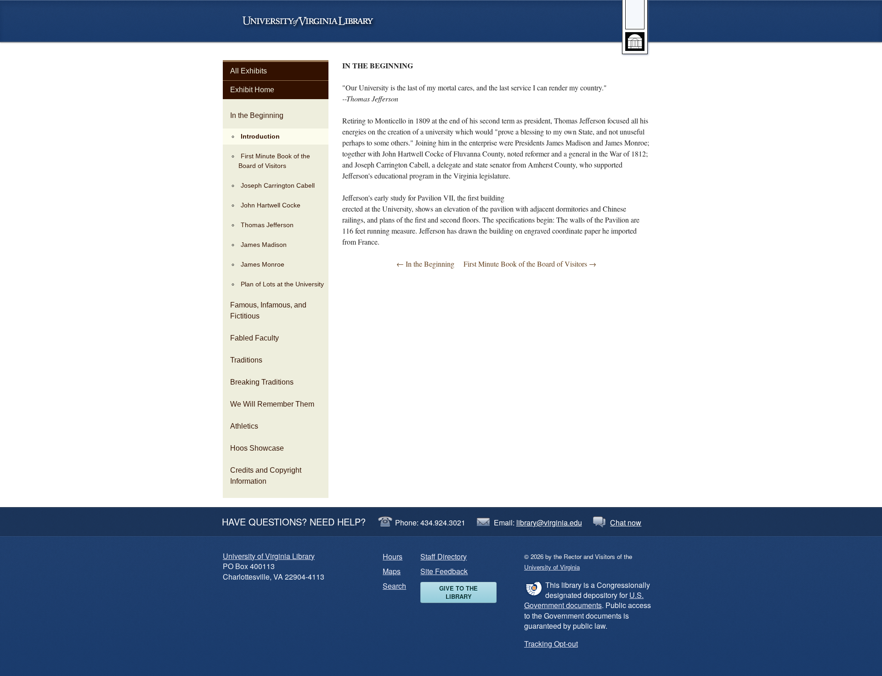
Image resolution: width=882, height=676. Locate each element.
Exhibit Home (252, 90)
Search (394, 586)
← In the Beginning (425, 263)
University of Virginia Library (269, 556)
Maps (392, 571)
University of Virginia (312, 21)
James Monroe (262, 264)
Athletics (244, 426)
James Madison (264, 244)
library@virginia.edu (549, 522)
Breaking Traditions (262, 382)
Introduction (260, 136)
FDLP (533, 588)
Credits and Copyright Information (265, 475)
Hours (392, 556)
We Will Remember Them (272, 404)
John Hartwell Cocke (270, 205)
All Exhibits (248, 71)
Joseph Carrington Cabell (278, 185)
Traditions (246, 360)
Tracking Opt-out (551, 643)
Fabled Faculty (254, 338)
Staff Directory (443, 556)
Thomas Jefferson (267, 225)
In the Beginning (256, 115)
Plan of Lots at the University (282, 284)
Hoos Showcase (257, 448)
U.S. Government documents (584, 600)
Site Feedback (444, 571)
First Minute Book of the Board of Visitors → (530, 263)
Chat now (625, 522)
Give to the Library (458, 592)
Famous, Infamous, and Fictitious (268, 310)
